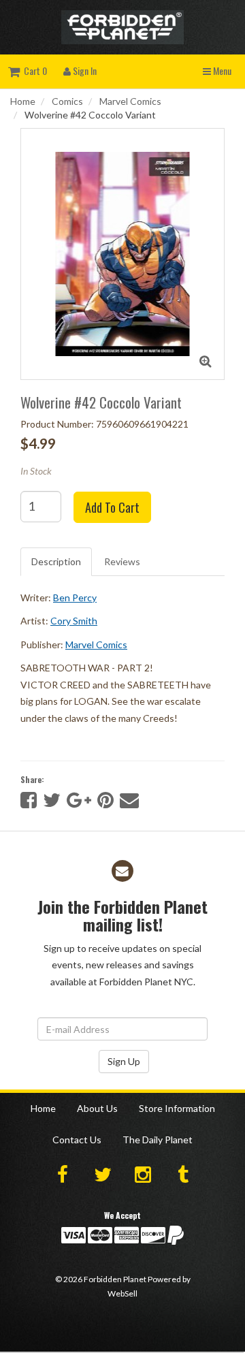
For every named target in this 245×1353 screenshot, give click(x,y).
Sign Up (124, 1061)
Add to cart (112, 507)
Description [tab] (56, 561)
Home (22, 101)
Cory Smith (73, 620)
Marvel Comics (130, 101)
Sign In (84, 70)
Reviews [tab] (122, 561)
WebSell (122, 1293)
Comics (67, 101)
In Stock (36, 471)
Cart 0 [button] (33, 70)
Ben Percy (75, 597)
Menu (221, 70)
